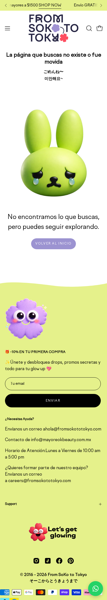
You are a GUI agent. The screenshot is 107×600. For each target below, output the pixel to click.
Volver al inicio (53, 243)
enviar (53, 400)
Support (11, 504)
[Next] (101, 5)
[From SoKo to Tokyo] (53, 28)
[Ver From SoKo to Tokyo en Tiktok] (48, 561)
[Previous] (6, 5)
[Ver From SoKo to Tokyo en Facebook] (59, 561)
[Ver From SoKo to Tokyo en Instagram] (36, 561)
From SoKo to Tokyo (67, 575)
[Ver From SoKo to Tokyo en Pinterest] (70, 561)
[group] (53, 5)
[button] (88, 28)
